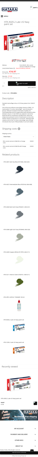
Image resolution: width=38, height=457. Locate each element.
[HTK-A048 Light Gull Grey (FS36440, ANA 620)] (19, 237)
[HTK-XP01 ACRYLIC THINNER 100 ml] (19, 305)
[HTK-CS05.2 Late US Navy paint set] (19, 350)
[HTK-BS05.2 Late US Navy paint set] (19, 328)
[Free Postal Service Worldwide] (19, 415)
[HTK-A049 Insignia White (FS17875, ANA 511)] (19, 260)
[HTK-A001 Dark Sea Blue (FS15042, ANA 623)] (19, 170)
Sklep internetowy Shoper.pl (19, 455)
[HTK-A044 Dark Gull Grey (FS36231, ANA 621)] (19, 215)
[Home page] (9, 9)
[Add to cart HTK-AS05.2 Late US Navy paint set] (35, 403)
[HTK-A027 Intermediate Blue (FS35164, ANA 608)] (19, 192)
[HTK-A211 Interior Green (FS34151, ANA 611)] (19, 282)
